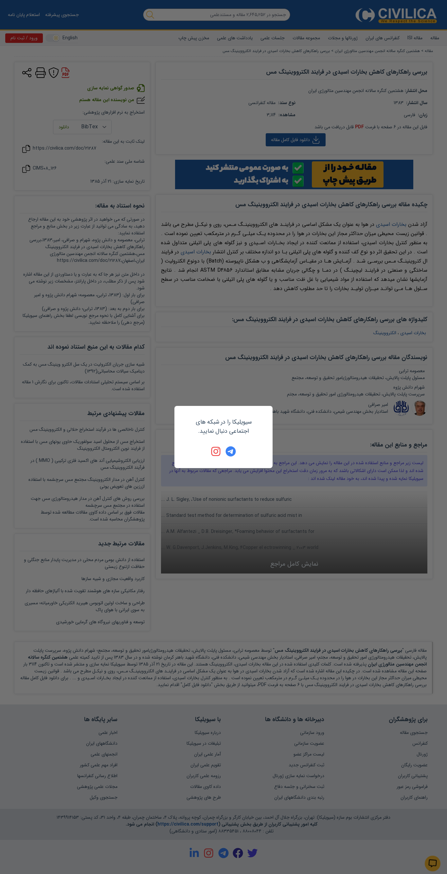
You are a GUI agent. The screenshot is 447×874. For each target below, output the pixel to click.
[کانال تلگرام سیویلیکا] (230, 451)
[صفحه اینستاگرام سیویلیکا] (216, 451)
